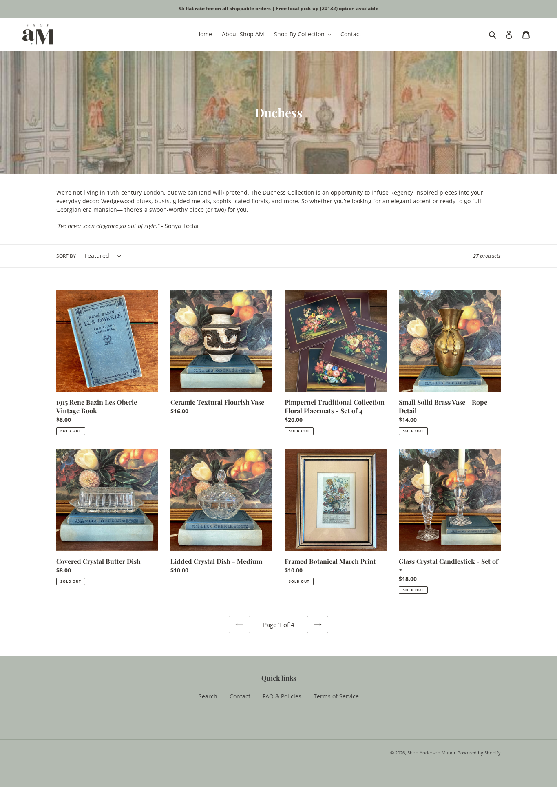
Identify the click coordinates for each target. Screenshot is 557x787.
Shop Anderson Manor (431, 752)
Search (208, 696)
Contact (240, 696)
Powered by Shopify (479, 752)
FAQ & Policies (282, 696)
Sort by (66, 256)
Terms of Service (336, 696)
